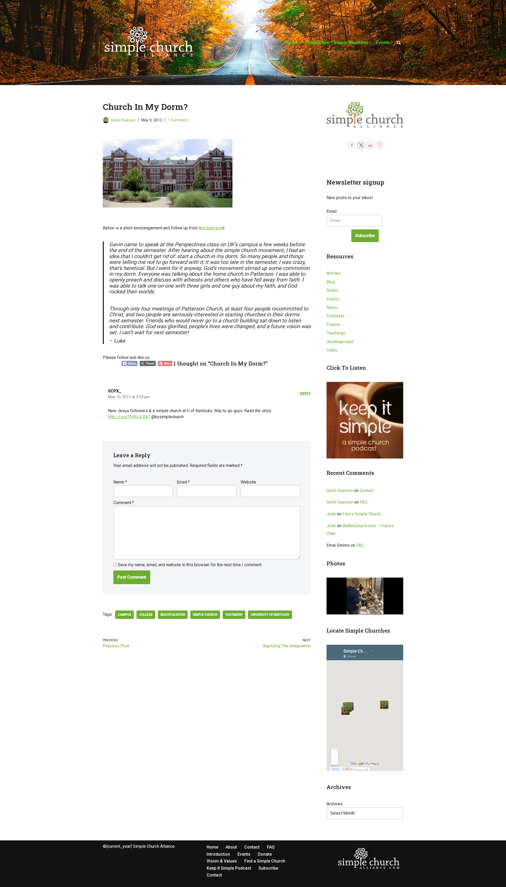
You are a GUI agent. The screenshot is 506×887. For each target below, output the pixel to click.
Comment (123, 502)
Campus (124, 615)
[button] (300, 43)
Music (332, 307)
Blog (331, 281)
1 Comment (178, 120)
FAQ (363, 502)
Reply (305, 394)
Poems (333, 324)
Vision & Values (222, 861)
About (231, 847)
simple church (205, 615)
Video (332, 350)
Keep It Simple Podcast (229, 868)
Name (120, 482)
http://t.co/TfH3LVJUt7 (129, 416)
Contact (367, 490)
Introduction (317, 42)
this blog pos (211, 227)
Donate (265, 854)
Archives (335, 803)
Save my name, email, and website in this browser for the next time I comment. (190, 564)
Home (212, 847)
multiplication (172, 615)
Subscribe (365, 235)
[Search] (399, 43)
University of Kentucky (270, 615)
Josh (331, 513)
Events (333, 299)
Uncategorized (340, 341)
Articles (334, 273)
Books (332, 290)
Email (183, 482)
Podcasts (335, 315)
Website (248, 482)
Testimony (234, 615)
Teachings (336, 333)
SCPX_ (114, 390)
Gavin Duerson (123, 120)
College (146, 615)
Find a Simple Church (361, 513)
